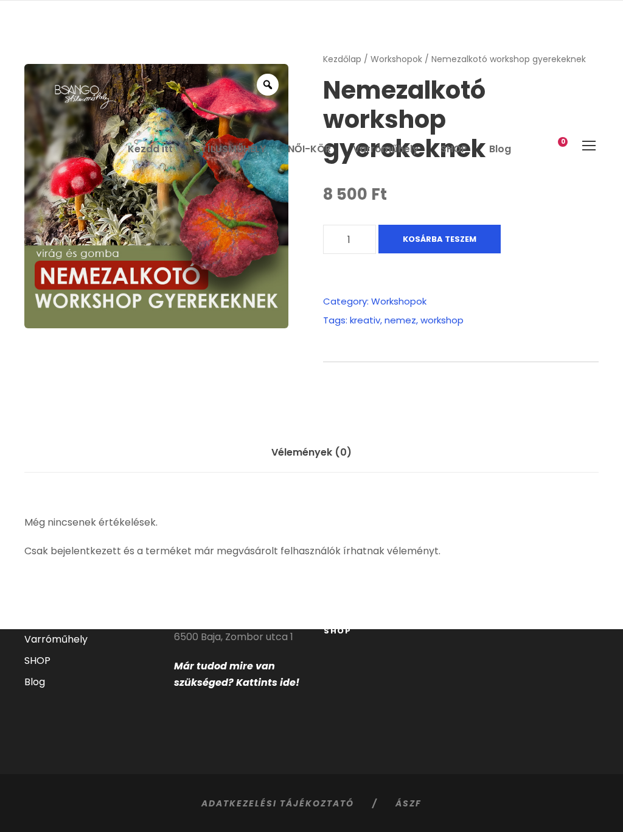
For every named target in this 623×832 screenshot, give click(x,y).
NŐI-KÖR (309, 149)
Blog (500, 149)
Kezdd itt (150, 149)
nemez (400, 320)
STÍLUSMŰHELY (230, 149)
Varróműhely (386, 149)
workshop (442, 320)
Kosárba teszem (439, 239)
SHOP (453, 149)
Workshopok (398, 301)
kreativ (365, 320)
